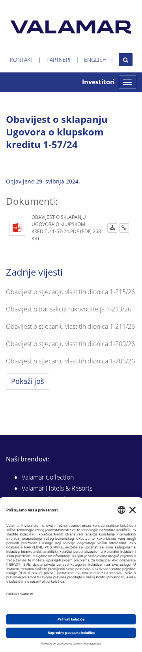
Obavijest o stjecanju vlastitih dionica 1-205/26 (70, 361)
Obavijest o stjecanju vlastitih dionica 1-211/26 (70, 326)
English (95, 59)
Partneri (59, 59)
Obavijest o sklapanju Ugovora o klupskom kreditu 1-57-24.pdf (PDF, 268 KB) (66, 228)
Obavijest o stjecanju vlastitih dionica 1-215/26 (70, 291)
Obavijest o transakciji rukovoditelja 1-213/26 (68, 309)
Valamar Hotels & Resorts (57, 488)
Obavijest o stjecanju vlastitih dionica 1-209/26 (70, 343)
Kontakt (21, 59)
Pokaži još (27, 381)
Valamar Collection (48, 477)
